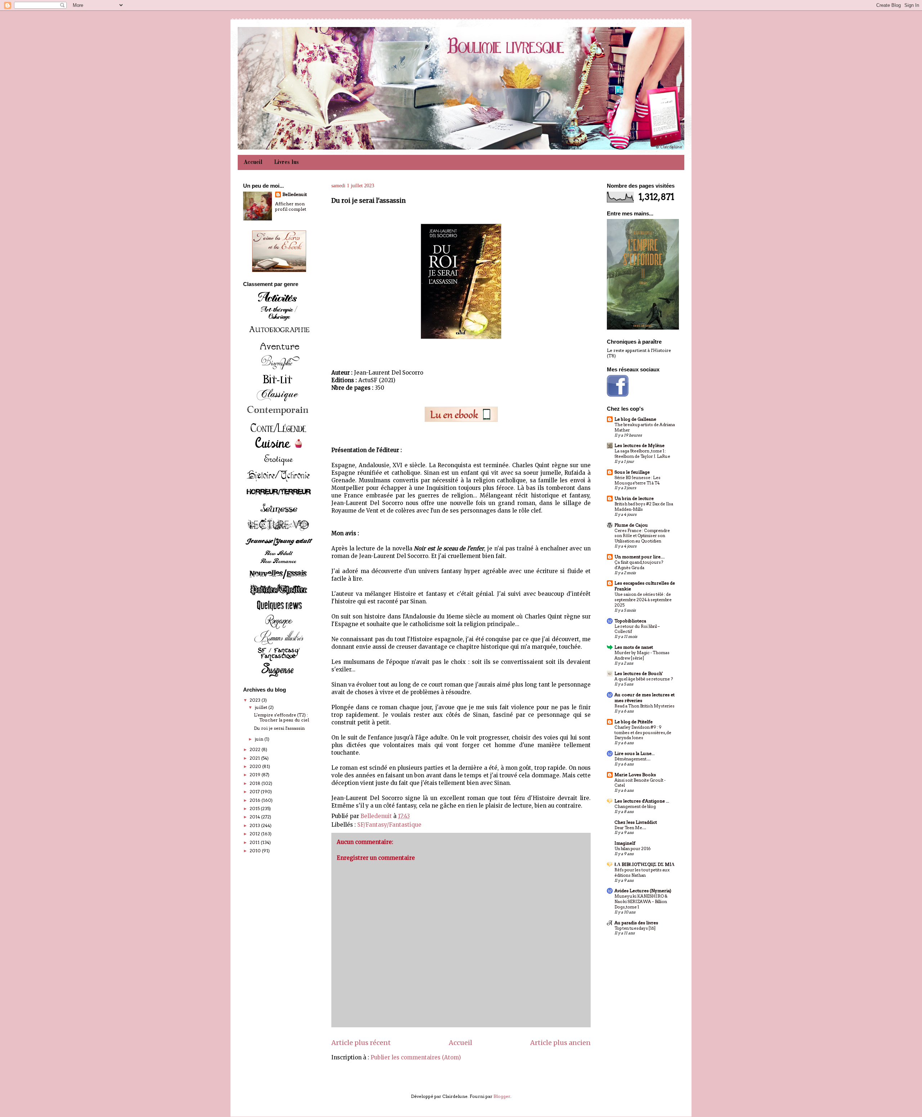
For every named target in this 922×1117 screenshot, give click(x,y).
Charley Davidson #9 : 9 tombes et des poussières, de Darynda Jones (642, 733)
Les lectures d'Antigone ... (641, 801)
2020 (256, 766)
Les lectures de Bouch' (638, 673)
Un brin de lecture (634, 498)
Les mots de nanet (633, 647)
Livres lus (286, 162)
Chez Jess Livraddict (635, 822)
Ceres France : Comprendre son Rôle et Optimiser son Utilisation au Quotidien (642, 536)
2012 (255, 833)
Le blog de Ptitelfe (633, 721)
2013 (255, 825)
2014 (255, 816)
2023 (255, 700)
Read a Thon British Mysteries (644, 706)
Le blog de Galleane (635, 419)
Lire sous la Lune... (634, 753)
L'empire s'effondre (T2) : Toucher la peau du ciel (281, 717)
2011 (255, 842)
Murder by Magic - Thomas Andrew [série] (642, 655)
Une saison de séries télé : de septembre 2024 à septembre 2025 (643, 600)
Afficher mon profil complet (290, 206)
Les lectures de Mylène (639, 445)
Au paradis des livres (636, 922)
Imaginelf (624, 843)
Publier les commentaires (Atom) (416, 1057)
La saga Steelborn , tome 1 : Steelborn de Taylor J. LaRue (642, 453)
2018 (255, 783)
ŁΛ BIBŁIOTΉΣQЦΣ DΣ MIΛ (644, 864)
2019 (255, 774)
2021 (255, 758)
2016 (255, 800)
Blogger (501, 1096)
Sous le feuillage (632, 472)
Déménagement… (632, 758)
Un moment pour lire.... (639, 556)
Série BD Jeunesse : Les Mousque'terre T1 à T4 (637, 480)
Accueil (253, 162)
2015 (255, 808)
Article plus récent (361, 1042)
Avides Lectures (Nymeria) (642, 890)
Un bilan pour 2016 (632, 848)
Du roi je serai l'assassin (279, 728)
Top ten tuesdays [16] (634, 928)
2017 (255, 791)
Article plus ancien (560, 1042)
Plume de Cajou (631, 525)
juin (259, 739)
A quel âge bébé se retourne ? (643, 679)
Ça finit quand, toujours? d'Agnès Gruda (638, 565)
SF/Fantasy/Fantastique (389, 824)
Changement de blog (635, 806)
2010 (256, 850)
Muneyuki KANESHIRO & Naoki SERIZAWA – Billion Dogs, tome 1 (640, 902)
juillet (261, 707)
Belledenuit (294, 194)
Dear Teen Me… (630, 827)
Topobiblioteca (630, 621)
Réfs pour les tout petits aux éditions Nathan (642, 872)
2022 (255, 749)
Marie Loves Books (635, 774)
